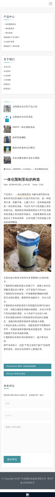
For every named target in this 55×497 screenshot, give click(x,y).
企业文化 (7, 67)
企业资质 (7, 76)
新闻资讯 (17, 169)
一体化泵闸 (8, 33)
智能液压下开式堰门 (12, 37)
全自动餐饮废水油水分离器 (26, 158)
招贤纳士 (7, 84)
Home (8, 169)
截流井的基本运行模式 (23, 147)
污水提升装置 (9, 42)
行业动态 (27, 169)
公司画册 (7, 80)
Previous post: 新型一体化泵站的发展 (21, 366)
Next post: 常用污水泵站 (15, 374)
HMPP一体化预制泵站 (23, 127)
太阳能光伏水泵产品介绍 (24, 106)
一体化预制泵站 (10, 24)
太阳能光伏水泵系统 (22, 117)
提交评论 (12, 459)
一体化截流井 (9, 28)
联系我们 (7, 89)
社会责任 (7, 71)
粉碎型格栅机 (19, 137)
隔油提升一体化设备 (12, 46)
